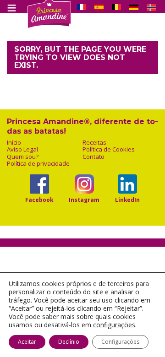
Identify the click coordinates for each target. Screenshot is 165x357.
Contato (93, 156)
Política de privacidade (38, 163)
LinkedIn (127, 199)
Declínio (68, 342)
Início (14, 142)
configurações (114, 325)
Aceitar (27, 342)
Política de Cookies (108, 149)
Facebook (39, 199)
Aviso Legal (22, 149)
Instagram (84, 199)
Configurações (120, 342)
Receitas (94, 142)
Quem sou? (22, 156)
